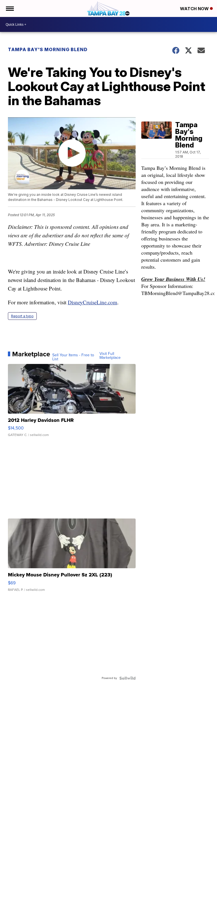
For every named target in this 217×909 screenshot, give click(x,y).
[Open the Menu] (9, 8)
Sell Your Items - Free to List (73, 357)
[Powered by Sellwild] (127, 678)
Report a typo (22, 316)
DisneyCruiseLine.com (92, 302)
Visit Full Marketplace (110, 356)
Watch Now (195, 8)
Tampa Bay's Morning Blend (48, 49)
